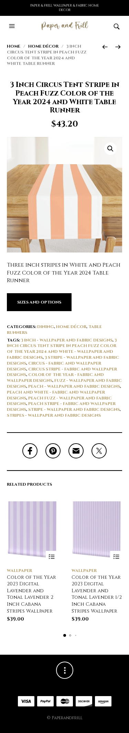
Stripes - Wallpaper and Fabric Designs (54, 415)
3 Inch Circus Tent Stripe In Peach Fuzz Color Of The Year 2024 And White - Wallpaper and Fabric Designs (62, 348)
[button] (13, 26)
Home (13, 46)
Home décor (43, 46)
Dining (45, 326)
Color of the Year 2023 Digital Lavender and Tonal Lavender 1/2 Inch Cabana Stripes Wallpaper (97, 594)
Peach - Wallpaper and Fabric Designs (74, 386)
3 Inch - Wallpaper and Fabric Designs (66, 340)
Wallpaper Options (52, 557)
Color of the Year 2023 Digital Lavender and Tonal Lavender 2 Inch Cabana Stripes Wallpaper (31, 594)
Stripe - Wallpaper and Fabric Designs (74, 409)
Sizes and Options (39, 302)
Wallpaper (19, 570)
